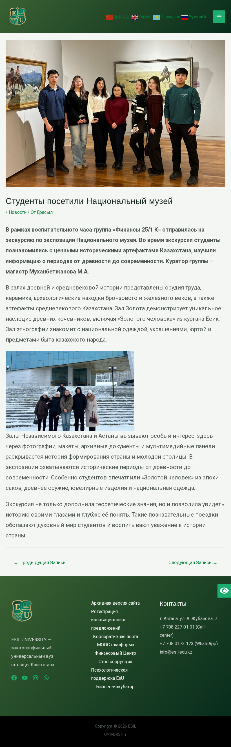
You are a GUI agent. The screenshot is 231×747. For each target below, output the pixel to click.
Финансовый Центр (115, 653)
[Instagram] (35, 678)
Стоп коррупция (115, 661)
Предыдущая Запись (40, 562)
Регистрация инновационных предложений (108, 620)
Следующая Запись (192, 562)
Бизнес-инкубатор (115, 686)
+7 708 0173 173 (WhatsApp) (189, 643)
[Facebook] (14, 678)
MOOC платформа (115, 644)
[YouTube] (25, 678)
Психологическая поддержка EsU (109, 674)
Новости (17, 212)
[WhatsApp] (46, 678)
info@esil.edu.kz (176, 652)
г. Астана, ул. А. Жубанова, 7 (188, 618)
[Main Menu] (219, 16)
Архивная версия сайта (115, 603)
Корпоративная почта (115, 636)
